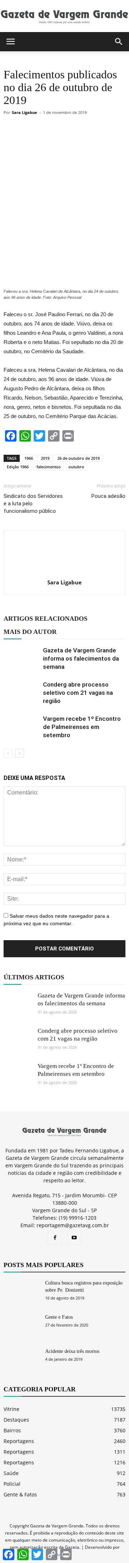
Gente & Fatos (20, 1494)
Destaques (16, 1419)
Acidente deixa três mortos (72, 1351)
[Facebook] (55, 1238)
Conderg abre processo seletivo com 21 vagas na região (78, 692)
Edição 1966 (18, 466)
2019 (45, 458)
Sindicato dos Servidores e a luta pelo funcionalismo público (33, 503)
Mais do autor (30, 631)
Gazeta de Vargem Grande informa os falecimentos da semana (81, 658)
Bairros (12, 1430)
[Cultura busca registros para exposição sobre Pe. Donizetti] (21, 1292)
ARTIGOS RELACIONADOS (45, 618)
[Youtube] (74, 1238)
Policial (12, 1483)
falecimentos (49, 466)
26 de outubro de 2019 (78, 458)
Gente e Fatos (59, 1317)
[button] (119, 41)
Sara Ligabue (24, 112)
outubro (76, 466)
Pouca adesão (108, 496)
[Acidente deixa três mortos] (21, 1360)
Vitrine (11, 1409)
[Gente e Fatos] (21, 1326)
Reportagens (19, 1441)
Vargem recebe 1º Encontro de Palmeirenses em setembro (82, 727)
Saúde (11, 1473)
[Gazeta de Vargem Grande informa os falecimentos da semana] (21, 658)
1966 (28, 458)
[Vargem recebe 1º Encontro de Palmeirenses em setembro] (21, 727)
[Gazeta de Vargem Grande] (64, 16)
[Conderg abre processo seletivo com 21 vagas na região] (21, 693)
